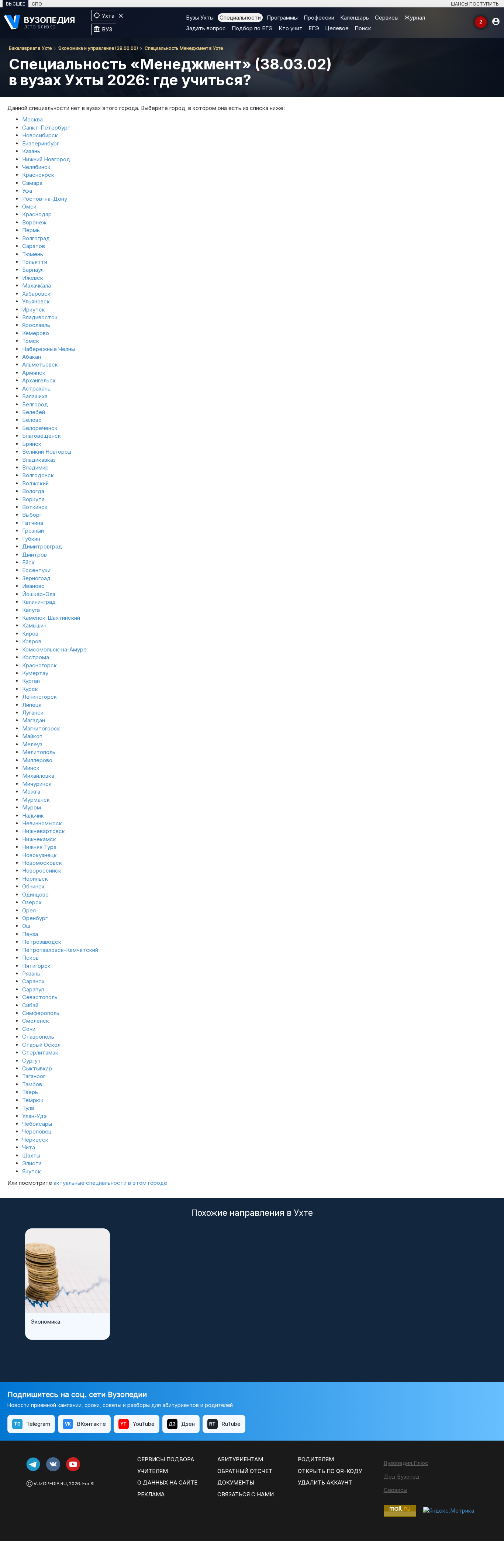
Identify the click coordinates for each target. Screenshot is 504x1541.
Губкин (31, 538)
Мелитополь (38, 752)
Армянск (33, 372)
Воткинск (35, 506)
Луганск (33, 712)
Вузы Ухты (200, 17)
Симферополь (40, 1013)
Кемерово (35, 333)
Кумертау (35, 673)
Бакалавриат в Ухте (30, 48)
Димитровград (42, 546)
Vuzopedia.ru (50, 1483)
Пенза (30, 934)
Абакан (31, 356)
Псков (30, 957)
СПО (37, 4)
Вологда (33, 491)
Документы (235, 1482)
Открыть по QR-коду (330, 1471)
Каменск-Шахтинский (51, 617)
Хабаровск (36, 293)
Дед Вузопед (402, 1476)
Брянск (31, 443)
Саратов (33, 246)
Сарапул (33, 989)
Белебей (33, 412)
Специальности (240, 17)
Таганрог (33, 1076)
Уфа (27, 190)
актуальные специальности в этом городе (110, 1182)
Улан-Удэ (34, 1115)
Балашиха (35, 396)
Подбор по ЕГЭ (252, 28)
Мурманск (36, 799)
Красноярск (38, 174)
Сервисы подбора (165, 1459)
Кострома (35, 657)
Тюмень (32, 254)
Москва (32, 119)
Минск (30, 767)
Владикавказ (39, 459)
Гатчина (32, 522)
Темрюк (33, 1100)
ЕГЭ (313, 28)
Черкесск (35, 1139)
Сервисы (386, 17)
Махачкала (36, 285)
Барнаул (33, 269)
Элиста (32, 1163)
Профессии (319, 17)
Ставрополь (38, 1036)
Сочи (28, 1028)
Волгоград (36, 238)
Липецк (32, 704)
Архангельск (39, 380)
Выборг (32, 514)
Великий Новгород (47, 451)
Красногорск (39, 665)
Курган (31, 680)
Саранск (33, 981)
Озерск (32, 902)
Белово (32, 419)
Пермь (31, 230)
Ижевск (32, 277)
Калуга (31, 609)
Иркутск (33, 309)
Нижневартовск (43, 831)
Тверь (30, 1091)
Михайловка (38, 775)
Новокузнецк (39, 855)
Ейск (28, 562)
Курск (30, 688)
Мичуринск (37, 783)
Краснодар (37, 214)
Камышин (34, 625)
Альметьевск (40, 364)
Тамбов (32, 1084)
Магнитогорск (41, 728)
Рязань (31, 973)
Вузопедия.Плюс (406, 1462)
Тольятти (34, 261)
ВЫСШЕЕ (15, 4)
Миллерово (37, 760)
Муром (31, 807)
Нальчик (33, 815)
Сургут (31, 1060)
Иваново (33, 585)
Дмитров (34, 554)
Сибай (30, 1005)
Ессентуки (36, 570)
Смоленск (35, 1020)
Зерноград (36, 578)
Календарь (354, 17)
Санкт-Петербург (46, 127)
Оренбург (35, 918)
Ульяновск (36, 301)
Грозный (33, 530)
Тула (28, 1107)
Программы (282, 17)
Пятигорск (36, 965)
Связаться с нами (245, 1494)
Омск (29, 206)
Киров (30, 633)
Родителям (316, 1459)
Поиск (363, 28)
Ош (26, 925)
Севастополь (40, 997)
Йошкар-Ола (38, 594)
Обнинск (33, 886)
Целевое (337, 28)
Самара (32, 182)
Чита (28, 1147)
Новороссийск (41, 870)
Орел (29, 910)
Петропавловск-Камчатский (60, 949)
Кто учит (291, 28)
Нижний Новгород (46, 159)
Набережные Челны (48, 348)
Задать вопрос (206, 28)
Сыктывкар (37, 1068)
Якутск (31, 1171)
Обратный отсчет (244, 1471)
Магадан (33, 720)
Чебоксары (37, 1123)
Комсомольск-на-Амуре (54, 649)
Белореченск (40, 427)
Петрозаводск (41, 941)
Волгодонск (38, 475)
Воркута (33, 499)
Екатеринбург (40, 143)
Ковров (31, 641)
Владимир (35, 467)
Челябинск (36, 167)
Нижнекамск (39, 839)
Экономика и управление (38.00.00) (98, 48)
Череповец (37, 1131)
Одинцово (35, 894)
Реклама (151, 1494)
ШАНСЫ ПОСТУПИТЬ (475, 4)
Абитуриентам (240, 1459)
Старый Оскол (41, 1044)
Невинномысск (42, 823)
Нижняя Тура (39, 846)
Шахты (31, 1155)
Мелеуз (32, 744)
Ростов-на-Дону (44, 198)
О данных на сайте (167, 1482)
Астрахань (36, 388)
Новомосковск (42, 862)
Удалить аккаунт (325, 1482)
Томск (30, 340)
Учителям (152, 1471)
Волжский (35, 483)
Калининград (39, 601)
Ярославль (36, 325)
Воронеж (34, 222)
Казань (31, 151)
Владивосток (40, 317)
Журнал (414, 17)
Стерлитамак (40, 1052)
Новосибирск (40, 135)
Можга (31, 791)
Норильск (35, 878)
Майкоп (32, 736)
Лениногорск (39, 696)
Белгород (35, 404)
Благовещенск (41, 435)
